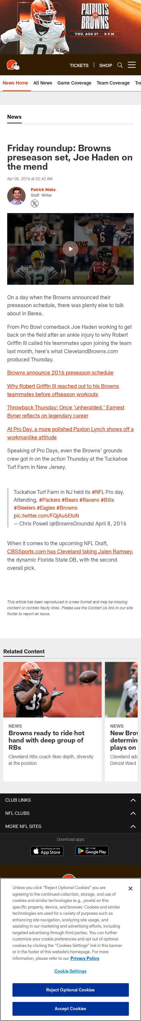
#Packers (49, 500)
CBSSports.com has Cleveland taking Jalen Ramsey (69, 551)
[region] (70, 949)
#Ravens (89, 500)
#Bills (107, 500)
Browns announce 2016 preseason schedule (60, 372)
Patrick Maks (43, 189)
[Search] (120, 65)
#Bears (70, 500)
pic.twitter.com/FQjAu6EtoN (46, 515)
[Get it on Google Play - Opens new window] (92, 854)
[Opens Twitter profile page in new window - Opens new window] (35, 203)
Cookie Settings (70, 971)
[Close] (130, 888)
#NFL (98, 492)
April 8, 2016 (111, 523)
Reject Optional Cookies (70, 989)
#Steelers (24, 507)
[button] (70, 249)
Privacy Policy (84, 958)
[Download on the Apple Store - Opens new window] (47, 851)
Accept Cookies (71, 1008)
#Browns (66, 507)
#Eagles (46, 507)
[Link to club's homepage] (13, 62)
